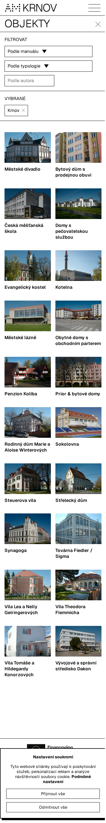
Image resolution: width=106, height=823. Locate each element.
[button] (97, 24)
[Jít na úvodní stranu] (13, 8)
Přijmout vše (53, 793)
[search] (29, 80)
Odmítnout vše (53, 807)
